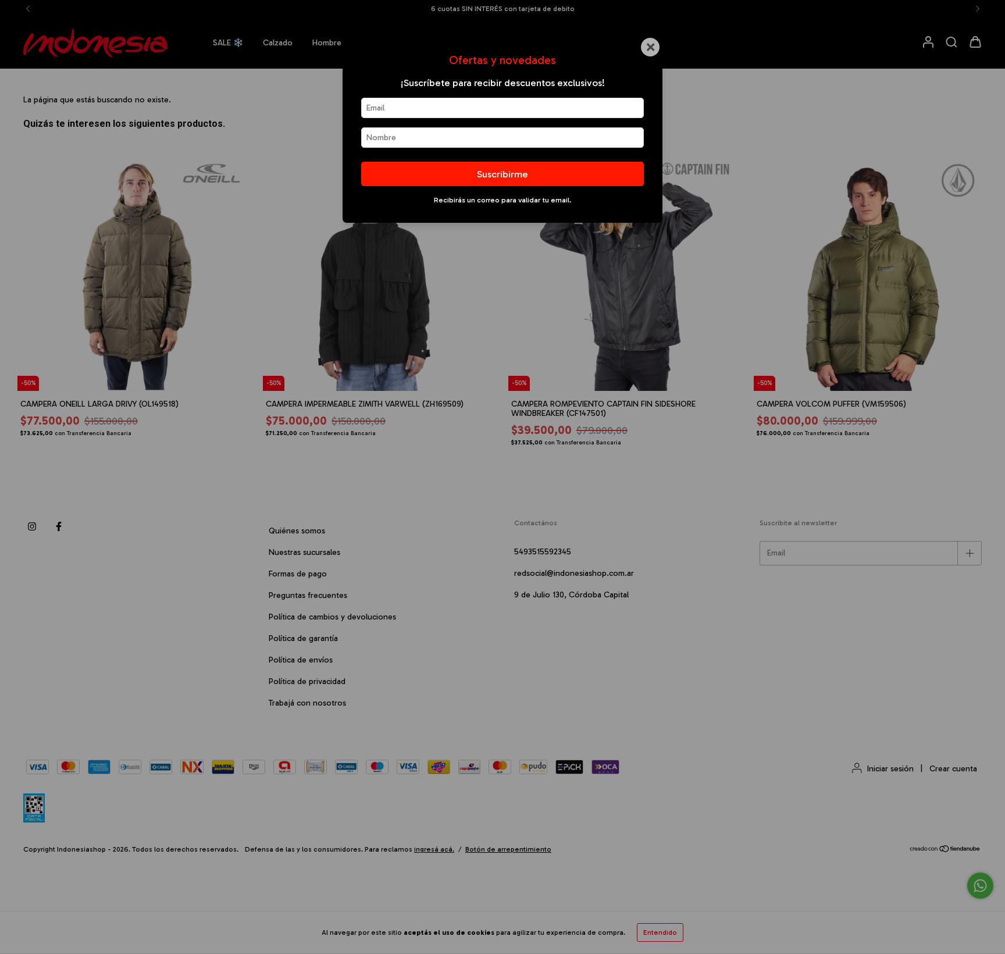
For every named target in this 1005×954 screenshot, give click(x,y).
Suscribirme (502, 174)
